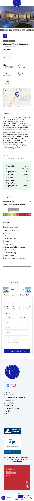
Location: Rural (10, 238)
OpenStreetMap (21, 106)
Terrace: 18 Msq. (10, 253)
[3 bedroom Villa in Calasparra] (17, 94)
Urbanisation (9, 255)
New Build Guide (11, 406)
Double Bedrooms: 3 (12, 230)
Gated (7, 236)
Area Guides (10, 400)
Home (8, 392)
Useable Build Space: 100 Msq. (15, 258)
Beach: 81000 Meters (12, 227)
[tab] (5, 36)
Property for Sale (11, 395)
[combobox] (17, 323)
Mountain (8, 241)
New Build (11, 41)
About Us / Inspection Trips (15, 397)
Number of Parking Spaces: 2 (15, 247)
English (20, 499)
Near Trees (9, 244)
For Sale (6, 41)
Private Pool (9, 250)
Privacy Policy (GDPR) (13, 408)
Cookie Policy (10, 411)
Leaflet (14, 106)
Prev (12, 290)
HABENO (22, 282)
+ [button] (5, 90)
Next (22, 290)
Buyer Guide (10, 403)
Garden (7, 233)
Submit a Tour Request (17, 351)
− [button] (5, 93)
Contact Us (9, 414)
